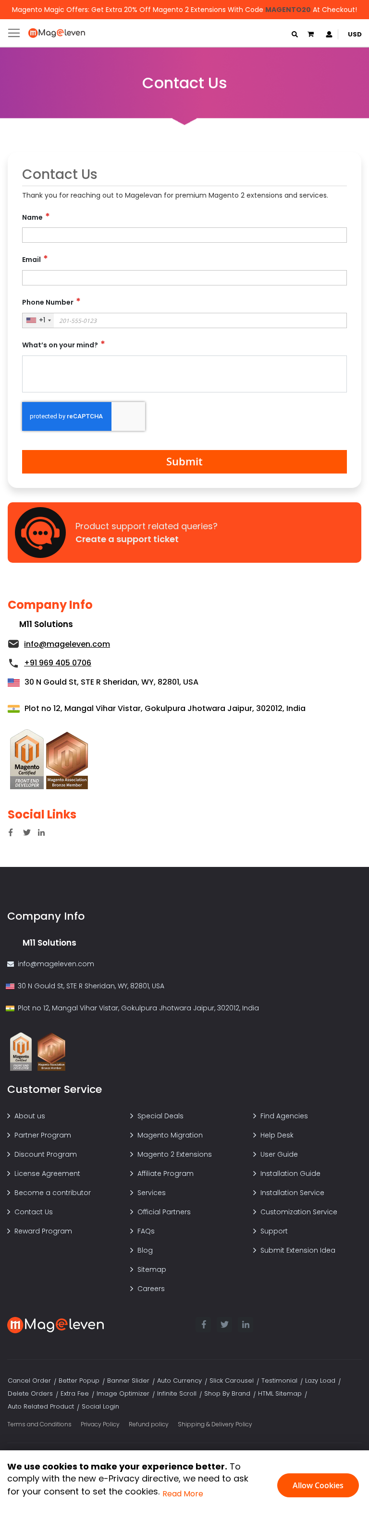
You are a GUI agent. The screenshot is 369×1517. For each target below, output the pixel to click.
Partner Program (42, 1135)
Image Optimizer (123, 1393)
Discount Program (45, 1154)
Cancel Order (29, 1380)
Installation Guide (290, 1173)
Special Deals (160, 1116)
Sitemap (151, 1269)
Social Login (100, 1406)
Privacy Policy (100, 1424)
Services (151, 1192)
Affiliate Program (165, 1173)
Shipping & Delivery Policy (215, 1424)
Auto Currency (179, 1380)
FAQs (146, 1231)
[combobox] (38, 320)
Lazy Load (320, 1380)
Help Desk (277, 1135)
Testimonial (279, 1380)
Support (274, 1231)
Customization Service (298, 1212)
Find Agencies (284, 1116)
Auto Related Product (41, 1406)
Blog (145, 1250)
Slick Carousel (231, 1380)
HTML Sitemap (280, 1393)
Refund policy (149, 1424)
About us (29, 1116)
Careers (151, 1288)
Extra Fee (75, 1393)
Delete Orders (30, 1393)
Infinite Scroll (177, 1393)
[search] (295, 34)
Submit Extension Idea (297, 1250)
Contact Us (33, 1212)
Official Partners (164, 1212)
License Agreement (47, 1173)
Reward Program (43, 1231)
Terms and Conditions (39, 1424)
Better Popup (79, 1380)
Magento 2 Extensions (174, 1154)
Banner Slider (128, 1380)
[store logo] (56, 33)
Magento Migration (170, 1135)
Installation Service (292, 1192)
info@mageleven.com (56, 964)
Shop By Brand (227, 1393)
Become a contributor (52, 1192)
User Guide (279, 1154)
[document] (184, 1483)
